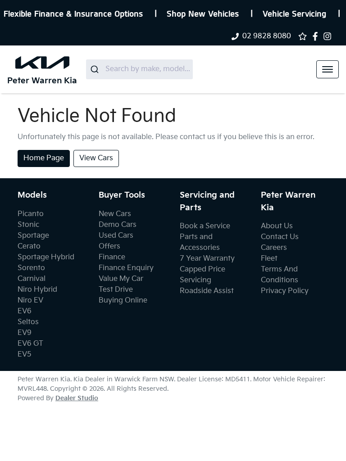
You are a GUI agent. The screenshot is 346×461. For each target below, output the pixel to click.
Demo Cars (118, 225)
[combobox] (139, 69)
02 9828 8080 (266, 36)
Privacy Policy (285, 291)
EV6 (25, 311)
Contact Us (280, 237)
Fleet (269, 258)
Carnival (32, 279)
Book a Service (205, 226)
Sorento (31, 268)
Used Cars (116, 235)
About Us (277, 226)
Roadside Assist (207, 291)
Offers (109, 246)
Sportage (33, 235)
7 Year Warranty (207, 258)
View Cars (96, 158)
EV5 (25, 354)
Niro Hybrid (37, 289)
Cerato (29, 246)
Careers (274, 248)
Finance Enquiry (126, 268)
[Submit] (95, 69)
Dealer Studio (76, 398)
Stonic (28, 225)
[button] (327, 69)
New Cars (115, 214)
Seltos (28, 322)
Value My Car (121, 279)
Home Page (43, 158)
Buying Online (123, 300)
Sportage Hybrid (46, 257)
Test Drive (116, 289)
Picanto (31, 214)
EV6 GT (30, 343)
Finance (112, 257)
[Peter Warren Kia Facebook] (317, 36)
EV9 (25, 333)
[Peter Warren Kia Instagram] (329, 36)
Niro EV (30, 300)
